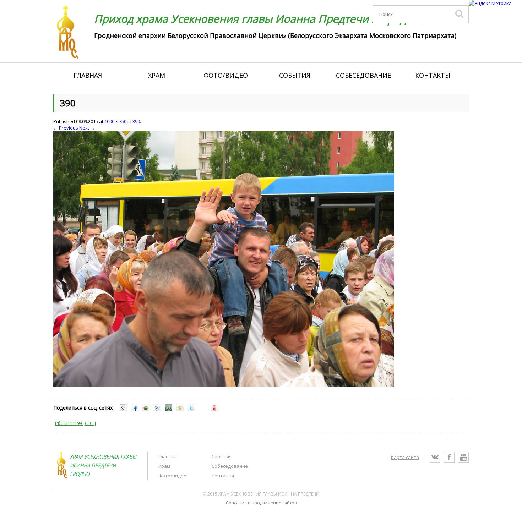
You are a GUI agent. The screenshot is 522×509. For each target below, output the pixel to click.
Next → (87, 128)
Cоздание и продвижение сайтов (261, 503)
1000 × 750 (115, 121)
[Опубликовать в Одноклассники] (180, 409)
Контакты (432, 75)
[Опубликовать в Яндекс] (214, 409)
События (294, 75)
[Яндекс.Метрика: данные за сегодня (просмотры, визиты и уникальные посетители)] (490, 3)
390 (136, 121)
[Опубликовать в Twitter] (191, 409)
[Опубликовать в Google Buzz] (145, 409)
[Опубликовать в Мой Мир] (168, 409)
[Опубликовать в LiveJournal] (157, 409)
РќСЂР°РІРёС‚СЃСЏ (75, 423)
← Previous (65, 128)
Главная (88, 75)
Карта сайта (405, 457)
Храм (156, 75)
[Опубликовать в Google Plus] (123, 409)
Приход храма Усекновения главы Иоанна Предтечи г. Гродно (256, 18)
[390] (223, 385)
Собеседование (363, 75)
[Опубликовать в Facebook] (134, 409)
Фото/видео (225, 75)
